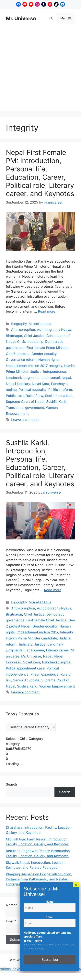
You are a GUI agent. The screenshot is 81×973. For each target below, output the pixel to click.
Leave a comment (25, 420)
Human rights (49, 360)
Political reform (60, 390)
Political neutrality (32, 390)
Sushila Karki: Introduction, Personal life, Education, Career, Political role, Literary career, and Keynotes (40, 463)
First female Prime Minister (47, 348)
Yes (28, 940)
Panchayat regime (56, 662)
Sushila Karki (56, 402)
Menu (67, 18)
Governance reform (21, 360)
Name (49, 901)
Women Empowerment (57, 686)
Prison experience (44, 674)
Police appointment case (25, 668)
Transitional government (25, 408)
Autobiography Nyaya (54, 330)
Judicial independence (48, 372)
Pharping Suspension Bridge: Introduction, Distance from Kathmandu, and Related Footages (39, 879)
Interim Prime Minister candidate (31, 638)
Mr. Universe (21, 18)
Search (11, 784)
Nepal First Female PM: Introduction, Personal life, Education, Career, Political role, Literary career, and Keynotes (40, 173)
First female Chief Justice (46, 620)
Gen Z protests (17, 354)
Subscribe (49, 960)
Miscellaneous (40, 324)
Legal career (34, 650)
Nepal (66, 378)
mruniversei (50, 378)
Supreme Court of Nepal (25, 402)
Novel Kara (40, 384)
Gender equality (43, 354)
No (40, 940)
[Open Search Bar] (51, 18)
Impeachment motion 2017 (26, 366)
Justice (39, 644)
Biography (19, 324)
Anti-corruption (23, 330)
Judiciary (25, 644)
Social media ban (58, 396)
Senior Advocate (26, 680)
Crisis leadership (30, 342)
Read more (46, 311)
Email (49, 917)
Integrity (55, 366)
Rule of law (34, 396)
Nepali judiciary (18, 384)
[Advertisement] (40, 70)
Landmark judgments (23, 378)
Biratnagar (14, 336)
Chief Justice (34, 336)
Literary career (57, 650)
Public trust (15, 396)
